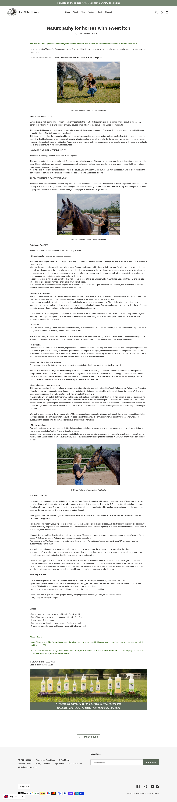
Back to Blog (90, 737)
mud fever (125, 43)
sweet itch (115, 43)
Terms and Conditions (45, 760)
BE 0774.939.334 (25, 760)
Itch (52, 653)
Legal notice (59, 764)
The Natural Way (138, 793)
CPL (136, 43)
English (23, 786)
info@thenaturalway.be (27, 767)
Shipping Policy (24, 764)
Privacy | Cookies (42, 764)
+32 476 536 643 (75, 764)
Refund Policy (64, 760)
